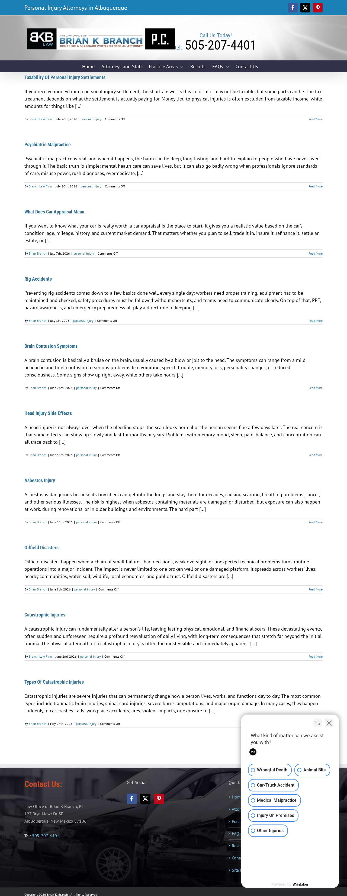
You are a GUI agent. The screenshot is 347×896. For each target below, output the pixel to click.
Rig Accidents (38, 279)
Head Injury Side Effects (48, 413)
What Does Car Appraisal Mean (54, 212)
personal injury (91, 119)
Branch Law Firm (40, 119)
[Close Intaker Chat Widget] (329, 723)
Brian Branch (38, 253)
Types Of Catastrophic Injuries (54, 682)
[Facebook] (132, 799)
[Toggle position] (317, 723)
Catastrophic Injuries (44, 615)
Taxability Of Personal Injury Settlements (64, 77)
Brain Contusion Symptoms (51, 346)
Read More (316, 119)
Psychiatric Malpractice (47, 144)
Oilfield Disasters (41, 547)
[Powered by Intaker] (301, 884)
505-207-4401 (45, 835)
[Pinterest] (159, 799)
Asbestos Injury (39, 480)
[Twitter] (145, 799)
